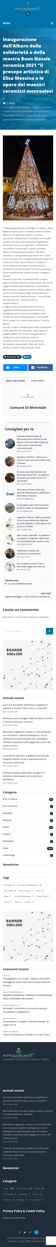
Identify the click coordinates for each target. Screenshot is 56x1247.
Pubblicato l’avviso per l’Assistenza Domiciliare (29, 552)
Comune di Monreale (23, 896)
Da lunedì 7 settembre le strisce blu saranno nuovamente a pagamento (25, 1010)
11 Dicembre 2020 (26, 511)
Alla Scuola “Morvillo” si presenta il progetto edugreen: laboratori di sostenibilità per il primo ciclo (33, 538)
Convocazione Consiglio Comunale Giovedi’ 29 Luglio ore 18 (26, 1023)
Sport (18, 902)
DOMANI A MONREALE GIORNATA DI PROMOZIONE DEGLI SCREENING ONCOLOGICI (27, 997)
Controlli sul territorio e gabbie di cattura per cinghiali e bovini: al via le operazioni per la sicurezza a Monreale (26, 759)
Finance (6, 834)
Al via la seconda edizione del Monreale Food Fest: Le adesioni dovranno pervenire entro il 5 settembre (33, 476)
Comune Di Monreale (28, 407)
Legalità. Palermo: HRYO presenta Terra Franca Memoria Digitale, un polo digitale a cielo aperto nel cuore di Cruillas (34, 522)
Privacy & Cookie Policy (14, 1217)
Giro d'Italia (10, 890)
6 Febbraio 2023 (25, 544)
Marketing (8, 841)
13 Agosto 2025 (25, 451)
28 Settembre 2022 (26, 499)
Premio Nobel (43, 896)
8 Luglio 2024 (24, 557)
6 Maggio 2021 (25, 569)
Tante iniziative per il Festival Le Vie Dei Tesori (26, 1034)
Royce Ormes (8, 1018)
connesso (19, 617)
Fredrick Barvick (10, 1005)
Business (7, 820)
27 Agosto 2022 (25, 484)
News (12, 103)
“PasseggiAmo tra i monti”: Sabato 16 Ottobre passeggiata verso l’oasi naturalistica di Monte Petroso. (26, 982)
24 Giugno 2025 (25, 529)
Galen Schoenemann (11, 992)
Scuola (8, 902)
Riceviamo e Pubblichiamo (29, 885)
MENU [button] (6, 23)
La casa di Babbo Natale (20, 583)
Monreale (9, 885)
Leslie (5, 976)
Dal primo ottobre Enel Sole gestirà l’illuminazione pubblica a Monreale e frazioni (33, 492)
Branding (7, 813)
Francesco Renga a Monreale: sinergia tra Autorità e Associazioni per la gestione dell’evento (24, 776)
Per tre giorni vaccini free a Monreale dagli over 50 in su (31, 565)
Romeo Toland (9, 1031)
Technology (9, 855)
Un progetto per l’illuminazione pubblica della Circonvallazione (33, 506)
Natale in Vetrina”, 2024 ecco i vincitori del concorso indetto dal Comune (33, 460)
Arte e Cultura (10, 799)
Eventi (6, 827)
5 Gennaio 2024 (25, 466)
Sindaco (29, 902)
